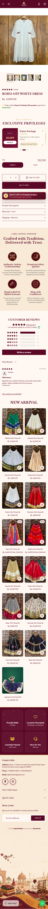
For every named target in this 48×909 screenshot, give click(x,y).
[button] (7, 89)
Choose (21, 431)
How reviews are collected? (11, 394)
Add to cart (34, 178)
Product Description (10, 206)
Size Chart (42, 160)
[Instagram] (13, 781)
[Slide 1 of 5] (10, 78)
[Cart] (45, 4)
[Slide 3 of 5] (24, 78)
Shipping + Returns (10, 218)
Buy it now (24, 185)
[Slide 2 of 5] (17, 78)
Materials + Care (9, 212)
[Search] (9, 4)
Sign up (38, 818)
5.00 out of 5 (30, 325)
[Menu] (3, 4)
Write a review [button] (24, 352)
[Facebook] (5, 781)
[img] (7, 369)
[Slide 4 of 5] (31, 78)
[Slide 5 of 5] (38, 78)
